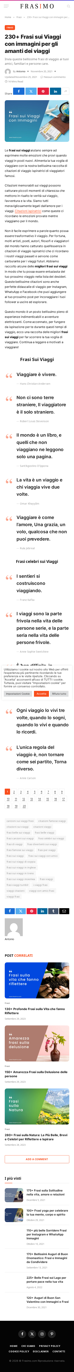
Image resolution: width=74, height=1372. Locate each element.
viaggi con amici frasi (41, 890)
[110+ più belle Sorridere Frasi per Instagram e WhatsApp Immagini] (14, 1235)
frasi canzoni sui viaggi (20, 838)
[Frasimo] (37, 6)
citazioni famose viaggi (52, 821)
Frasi (10, 27)
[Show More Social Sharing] (65, 91)
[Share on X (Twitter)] (31, 91)
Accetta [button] (41, 693)
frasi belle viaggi (44, 832)
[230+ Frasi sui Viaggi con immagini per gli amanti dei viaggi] (37, 121)
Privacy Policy (49, 1346)
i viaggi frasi (40, 885)
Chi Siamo (28, 1346)
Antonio (20, 71)
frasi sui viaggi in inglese (21, 867)
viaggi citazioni (15, 890)
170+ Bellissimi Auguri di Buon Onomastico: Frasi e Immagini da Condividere (47, 1258)
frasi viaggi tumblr (17, 885)
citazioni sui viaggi (18, 826)
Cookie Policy (19, 1351)
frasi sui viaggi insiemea (21, 879)
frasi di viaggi (15, 844)
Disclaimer (41, 1351)
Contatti (59, 1351)
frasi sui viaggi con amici (42, 856)
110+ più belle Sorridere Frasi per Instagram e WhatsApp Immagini (47, 1234)
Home (13, 1346)
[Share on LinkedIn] (55, 91)
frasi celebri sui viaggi (51, 838)
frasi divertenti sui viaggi (42, 844)
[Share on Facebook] (18, 91)
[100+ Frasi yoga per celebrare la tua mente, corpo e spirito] (14, 1215)
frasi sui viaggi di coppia (21, 861)
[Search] (68, 6)
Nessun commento (55, 77)
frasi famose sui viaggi (20, 850)
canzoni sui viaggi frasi (20, 821)
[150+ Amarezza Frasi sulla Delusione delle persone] (37, 1043)
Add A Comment (37, 1159)
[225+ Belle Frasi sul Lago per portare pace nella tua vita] (14, 1282)
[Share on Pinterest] (43, 91)
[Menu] (6, 6)
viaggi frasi (13, 896)
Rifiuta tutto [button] (59, 693)
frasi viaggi (46, 879)
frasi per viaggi (47, 850)
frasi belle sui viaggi (18, 832)
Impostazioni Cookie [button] (18, 693)
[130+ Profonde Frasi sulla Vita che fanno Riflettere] (37, 980)
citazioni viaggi (42, 826)
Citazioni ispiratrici (28, 211)
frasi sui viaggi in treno (20, 873)
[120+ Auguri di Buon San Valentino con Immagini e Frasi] (14, 1302)
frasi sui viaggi (15, 856)
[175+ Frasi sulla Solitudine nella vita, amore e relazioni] (14, 1195)
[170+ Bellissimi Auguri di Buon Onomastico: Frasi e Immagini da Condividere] (14, 1259)
